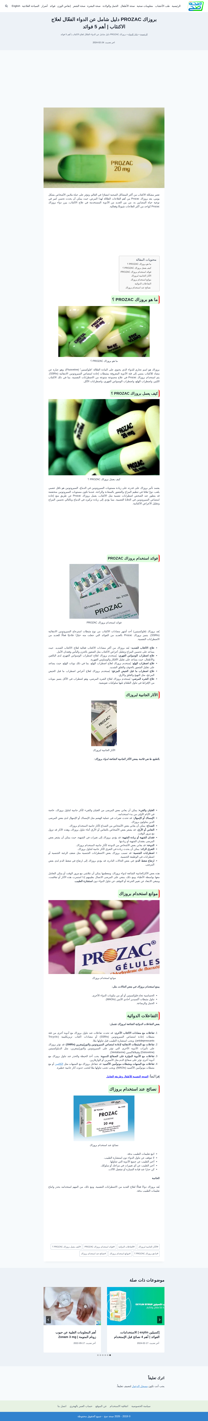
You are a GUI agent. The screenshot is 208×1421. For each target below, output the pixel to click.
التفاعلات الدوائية (143, 283)
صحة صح (109, 1416)
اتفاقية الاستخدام (119, 1406)
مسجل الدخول (140, 1386)
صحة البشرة (93, 6)
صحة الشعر (79, 6)
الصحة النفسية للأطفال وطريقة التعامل (127, 1076)
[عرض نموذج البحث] (6, 6)
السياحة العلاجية (30, 6)
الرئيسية (176, 6)
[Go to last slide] (159, 1319)
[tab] (110, 1355)
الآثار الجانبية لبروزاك (141, 275)
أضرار (44, 6)
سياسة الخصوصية (140, 1406)
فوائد (52, 6)
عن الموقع (101, 1406)
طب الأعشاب (162, 6)
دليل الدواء (133, 34)
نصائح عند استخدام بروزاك (138, 287)
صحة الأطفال (127, 6)
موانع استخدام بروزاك (141, 279)
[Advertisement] (104, 83)
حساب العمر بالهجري (81, 1406)
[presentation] (135, 1306)
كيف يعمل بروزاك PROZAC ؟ (137, 268)
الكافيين (59, 1064)
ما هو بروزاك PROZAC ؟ (139, 264)
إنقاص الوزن (64, 6)
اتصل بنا (62, 1406)
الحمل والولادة (110, 6)
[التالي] (48, 1319)
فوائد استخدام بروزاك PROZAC (136, 272)
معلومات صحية (145, 6)
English (16, 6)
